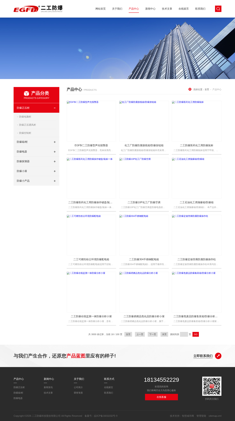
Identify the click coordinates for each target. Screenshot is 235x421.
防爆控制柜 (25, 133)
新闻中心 (150, 8)
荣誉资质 (78, 392)
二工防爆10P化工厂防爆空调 (144, 202)
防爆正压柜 (23, 107)
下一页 (152, 334)
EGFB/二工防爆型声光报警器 (91, 145)
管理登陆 (201, 415)
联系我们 (200, 8)
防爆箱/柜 (22, 141)
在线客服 (161, 397)
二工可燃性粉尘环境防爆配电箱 (91, 259)
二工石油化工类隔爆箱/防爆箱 (197, 202)
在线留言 (184, 8)
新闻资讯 (48, 387)
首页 (207, 89)
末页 (164, 334)
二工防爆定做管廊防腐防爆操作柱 (196, 259)
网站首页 (100, 8)
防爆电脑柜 (25, 116)
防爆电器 (22, 151)
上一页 (140, 334)
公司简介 (78, 387)
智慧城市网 (188, 415)
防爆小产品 (23, 180)
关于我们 (117, 8)
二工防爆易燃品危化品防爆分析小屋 (144, 316)
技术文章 (167, 8)
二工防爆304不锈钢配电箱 (144, 259)
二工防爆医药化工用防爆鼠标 (196, 145)
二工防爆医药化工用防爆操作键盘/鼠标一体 (91, 202)
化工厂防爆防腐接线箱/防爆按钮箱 (144, 145)
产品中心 (134, 8)
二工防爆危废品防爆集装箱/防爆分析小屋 (196, 316)
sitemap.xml (215, 415)
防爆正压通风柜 (27, 124)
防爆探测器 (23, 161)
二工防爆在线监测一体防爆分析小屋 (91, 316)
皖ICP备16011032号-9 (105, 415)
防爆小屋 (22, 171)
